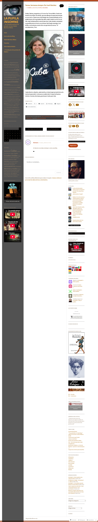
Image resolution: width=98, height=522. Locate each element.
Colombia (12, 70)
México (17, 104)
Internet (14, 92)
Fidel (11, 157)
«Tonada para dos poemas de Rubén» (12, 50)
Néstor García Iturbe (12, 170)
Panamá (5, 107)
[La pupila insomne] (12, 16)
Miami (6, 104)
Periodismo (10, 107)
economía (17, 75)
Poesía (15, 107)
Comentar (58, 172)
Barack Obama (9, 65)
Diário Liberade (71, 461)
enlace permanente (41, 118)
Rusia (10, 109)
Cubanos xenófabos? (72, 439)
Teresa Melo (29, 118)
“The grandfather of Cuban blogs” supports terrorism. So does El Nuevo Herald (76, 434)
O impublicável (71, 443)
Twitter (10, 112)
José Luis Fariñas (11, 163)
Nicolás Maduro (10, 105)
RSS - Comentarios (72, 396)
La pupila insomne (11, 20)
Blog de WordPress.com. (32, 518)
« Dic (5, 143)
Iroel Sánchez (8, 94)
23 (5, 138)
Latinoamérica (9, 166)
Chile (15, 67)
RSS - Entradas (71, 394)
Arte (17, 62)
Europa (11, 85)
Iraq (17, 92)
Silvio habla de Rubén (9, 46)
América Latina (7, 62)
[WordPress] (70, 126)
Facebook (7, 87)
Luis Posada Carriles (15, 101)
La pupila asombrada (13, 100)
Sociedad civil (7, 174)
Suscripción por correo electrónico (76, 132)
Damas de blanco (11, 74)
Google (19, 90)
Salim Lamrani (15, 109)
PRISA (18, 107)
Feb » (8, 143)
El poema (6, 43)
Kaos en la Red (71, 463)
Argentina (13, 62)
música (5, 105)
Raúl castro (6, 109)
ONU (14, 105)
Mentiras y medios (10, 169)
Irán (13, 94)
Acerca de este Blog (9, 36)
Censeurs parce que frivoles (74, 437)
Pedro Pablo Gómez (15, 171)
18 (10, 135)
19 (12, 135)
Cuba (16, 69)
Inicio (5, 32)
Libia (5, 102)
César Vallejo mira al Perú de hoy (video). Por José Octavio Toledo (34, 129)
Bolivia (5, 67)
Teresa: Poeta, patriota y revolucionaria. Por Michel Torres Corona (54, 129)
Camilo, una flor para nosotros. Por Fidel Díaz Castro (77, 214)
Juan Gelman (12, 164)
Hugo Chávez (7, 92)
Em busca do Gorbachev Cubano (74, 440)
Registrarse (73, 145)
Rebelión (70, 469)
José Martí (10, 98)
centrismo (12, 67)
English (12, 153)
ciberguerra (6, 70)
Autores (7, 151)
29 (20, 138)
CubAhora (70, 460)
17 (7, 135)
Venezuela (7, 115)
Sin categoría (14, 173)
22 (20, 135)
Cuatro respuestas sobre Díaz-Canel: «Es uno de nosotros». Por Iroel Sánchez (76, 487)
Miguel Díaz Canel (12, 104)
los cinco (8, 102)
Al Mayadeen (71, 457)
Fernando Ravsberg (13, 87)
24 (7, 138)
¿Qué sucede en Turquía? (78, 194)
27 (15, 138)
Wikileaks (14, 115)
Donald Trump (11, 75)
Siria (18, 111)
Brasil (8, 67)
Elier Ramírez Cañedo (14, 79)
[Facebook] (70, 105)
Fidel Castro (16, 157)
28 (17, 138)
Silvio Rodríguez (12, 111)
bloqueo (17, 65)
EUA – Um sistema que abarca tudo (75, 442)
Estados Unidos (10, 156)
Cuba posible (9, 72)
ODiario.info (71, 468)
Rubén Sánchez (7, 173)
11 (10, 133)
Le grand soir (71, 466)
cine (9, 70)
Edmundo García (12, 77)
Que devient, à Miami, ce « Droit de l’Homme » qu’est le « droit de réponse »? (76, 447)
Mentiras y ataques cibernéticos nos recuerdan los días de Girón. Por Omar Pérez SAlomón (76, 492)
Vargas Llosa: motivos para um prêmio (76, 449)
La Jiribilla (70, 465)
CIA (18, 67)
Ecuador (5, 77)
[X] (73, 105)
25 (10, 138)
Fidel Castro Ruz (13, 90)
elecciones (6, 79)
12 (12, 133)
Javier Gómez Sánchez (11, 96)
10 (7, 133)
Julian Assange (15, 98)
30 (5, 140)
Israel (15, 94)
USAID (13, 112)
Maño (74, 290)
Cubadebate (70, 458)
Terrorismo (6, 112)
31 (7, 140)
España (8, 82)
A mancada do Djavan (72, 431)
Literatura (18, 166)
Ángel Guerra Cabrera (13, 117)
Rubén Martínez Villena (10, 39)
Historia (6, 159)
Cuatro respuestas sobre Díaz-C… (78, 286)
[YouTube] (77, 105)
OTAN (17, 105)
